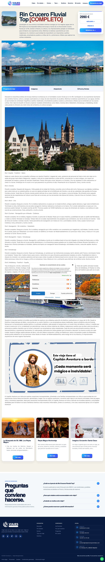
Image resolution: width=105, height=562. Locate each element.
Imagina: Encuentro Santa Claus (84, 440)
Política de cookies (49, 297)
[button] (73, 265)
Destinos (63, 3)
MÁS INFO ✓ (91, 21)
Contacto (85, 3)
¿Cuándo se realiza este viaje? (53, 501)
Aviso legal (4, 559)
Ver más (18, 457)
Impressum (57, 297)
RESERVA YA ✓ (91, 30)
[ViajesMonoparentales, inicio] (14, 3)
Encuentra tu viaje (96, 3)
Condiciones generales (28, 559)
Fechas (49, 3)
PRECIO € (91, 26)
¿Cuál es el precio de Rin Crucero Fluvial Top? (59, 483)
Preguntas (58, 531)
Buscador (39, 526)
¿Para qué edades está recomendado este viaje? (60, 495)
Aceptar (38, 293)
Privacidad (12, 559)
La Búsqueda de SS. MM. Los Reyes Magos (17, 441)
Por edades (40, 3)
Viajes (33, 3)
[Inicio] (11, 524)
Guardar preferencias (67, 293)
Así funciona (58, 526)
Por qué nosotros (59, 528)
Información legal (40, 559)
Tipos (56, 3)
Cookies (18, 559)
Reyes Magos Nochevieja (47, 440)
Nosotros (70, 3)
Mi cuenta (77, 3)
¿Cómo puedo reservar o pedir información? (58, 506)
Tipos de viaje (40, 533)
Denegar (52, 293)
